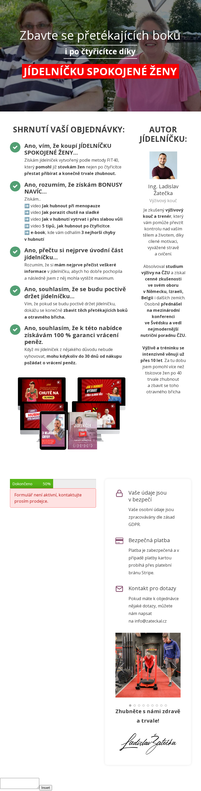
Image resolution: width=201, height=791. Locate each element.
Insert (45, 788)
